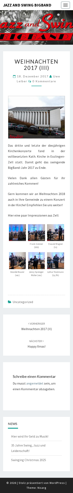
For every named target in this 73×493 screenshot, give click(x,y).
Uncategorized (23, 302)
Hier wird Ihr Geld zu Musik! (29, 436)
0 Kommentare (44, 81)
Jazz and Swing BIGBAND (27, 5)
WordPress (57, 483)
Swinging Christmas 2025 (28, 460)
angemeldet (34, 383)
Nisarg (42, 488)
